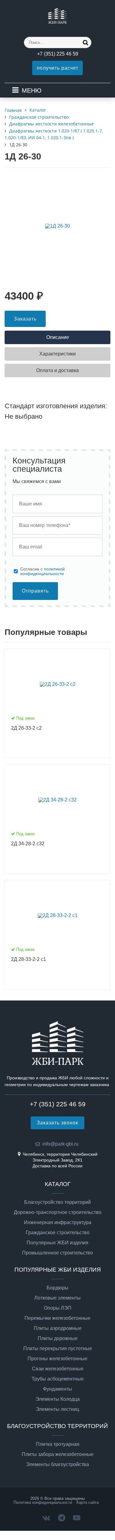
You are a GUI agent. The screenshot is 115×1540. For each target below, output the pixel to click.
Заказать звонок (57, 1122)
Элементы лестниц (57, 1409)
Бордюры (57, 1287)
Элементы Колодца (58, 1399)
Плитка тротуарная (57, 1444)
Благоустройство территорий (57, 1202)
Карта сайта (87, 1502)
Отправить (35, 590)
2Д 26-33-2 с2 (26, 728)
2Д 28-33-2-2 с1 (28, 959)
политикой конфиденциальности (42, 571)
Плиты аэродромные (58, 1328)
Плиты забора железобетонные (58, 1454)
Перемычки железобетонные (57, 1318)
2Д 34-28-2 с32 (27, 843)
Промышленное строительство (57, 1252)
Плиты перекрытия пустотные (57, 1348)
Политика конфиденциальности (42, 1502)
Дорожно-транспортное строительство (58, 1212)
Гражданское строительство (58, 1232)
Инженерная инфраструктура (57, 1222)
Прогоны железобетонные (57, 1358)
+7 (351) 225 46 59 (57, 53)
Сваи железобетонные (57, 1368)
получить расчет (57, 68)
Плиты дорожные (58, 1338)
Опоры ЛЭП (57, 1308)
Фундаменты (57, 1389)
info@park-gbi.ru (60, 1143)
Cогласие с (42, 571)
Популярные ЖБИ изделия (57, 1242)
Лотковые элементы (57, 1298)
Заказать (25, 318)
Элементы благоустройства (57, 1464)
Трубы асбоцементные (58, 1379)
